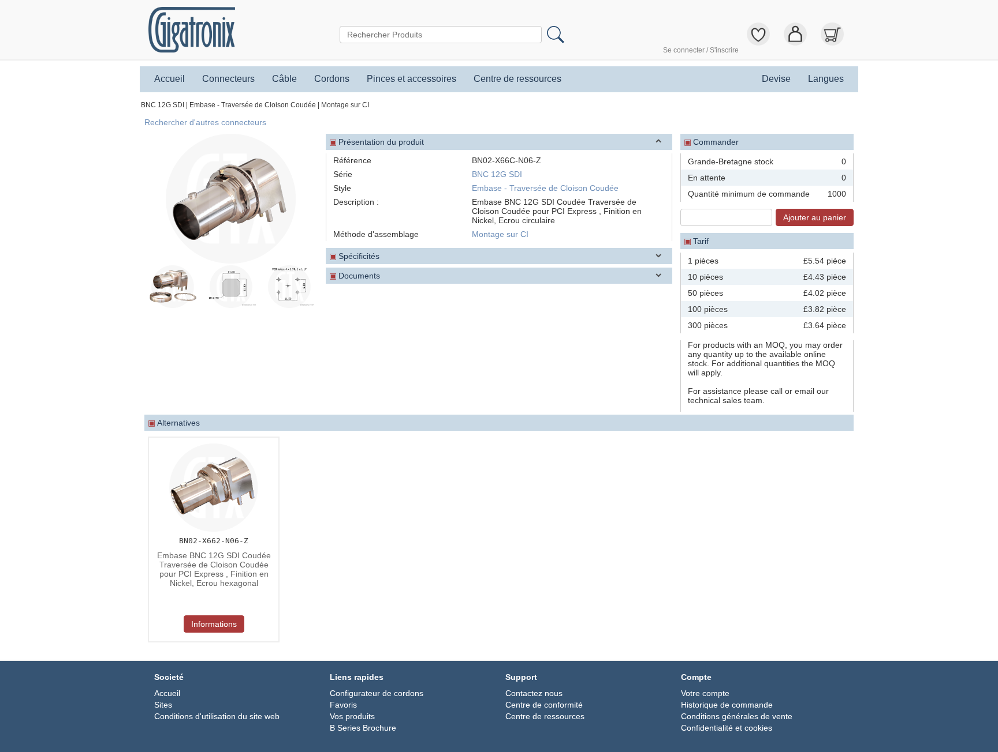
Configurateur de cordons (376, 693)
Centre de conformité (544, 704)
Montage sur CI (345, 105)
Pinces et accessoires (411, 79)
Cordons (331, 79)
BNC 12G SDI (162, 105)
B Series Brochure (363, 727)
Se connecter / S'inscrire (701, 50)
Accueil (169, 79)
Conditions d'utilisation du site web (217, 716)
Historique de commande (727, 704)
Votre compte (705, 693)
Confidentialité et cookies (726, 727)
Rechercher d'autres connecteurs (205, 122)
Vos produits (352, 716)
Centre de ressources (517, 79)
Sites (163, 704)
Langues (826, 79)
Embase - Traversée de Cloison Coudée (252, 105)
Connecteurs (228, 79)
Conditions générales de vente (736, 716)
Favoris (343, 704)
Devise (776, 79)
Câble (284, 79)
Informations (214, 624)
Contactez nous (534, 693)
